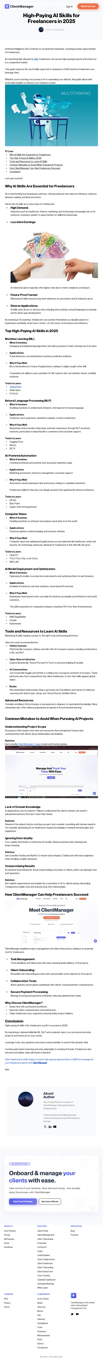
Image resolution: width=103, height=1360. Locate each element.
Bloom (40, 1311)
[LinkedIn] (50, 1127)
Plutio (39, 1339)
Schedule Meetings (45, 1283)
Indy (39, 1315)
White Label (42, 1287)
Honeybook (42, 1347)
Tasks (40, 1251)
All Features (9, 1239)
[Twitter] (72, 1314)
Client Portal (42, 1231)
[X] (45, 1127)
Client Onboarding (45, 1239)
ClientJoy (41, 1307)
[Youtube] (77, 1314)
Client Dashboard (45, 1263)
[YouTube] (55, 1127)
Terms (7, 1307)
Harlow (40, 1343)
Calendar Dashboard (46, 1279)
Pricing (7, 1235)
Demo (6, 1243)
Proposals (41, 1243)
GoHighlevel (42, 1323)
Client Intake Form (45, 1271)
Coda (39, 1327)
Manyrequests (43, 1335)
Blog (73, 1231)
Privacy (7, 1303)
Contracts (41, 1247)
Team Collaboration (46, 1259)
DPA (6, 1298)
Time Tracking (43, 1275)
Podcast (74, 1235)
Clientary (41, 1319)
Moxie (40, 1303)
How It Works (10, 1231)
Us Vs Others (43, 1298)
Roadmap (8, 1247)
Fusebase (41, 1331)
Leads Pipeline (43, 1255)
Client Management (45, 1235)
